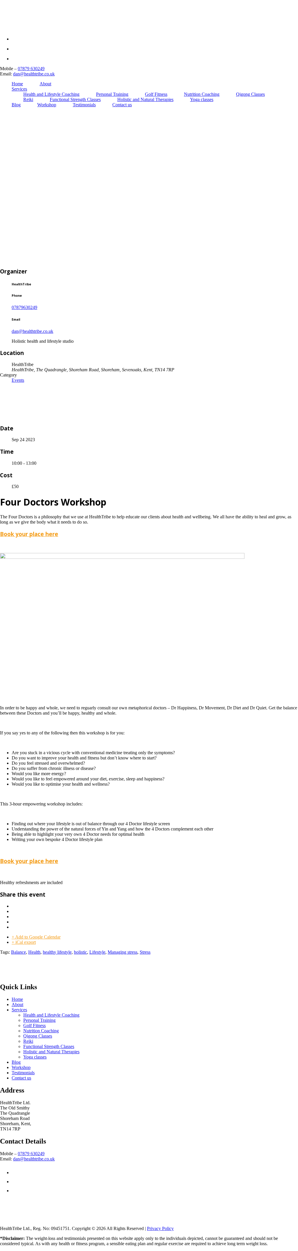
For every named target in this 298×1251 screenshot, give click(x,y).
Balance (18, 952)
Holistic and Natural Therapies (145, 99)
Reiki (28, 99)
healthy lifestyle (57, 952)
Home (17, 83)
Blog (16, 104)
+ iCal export (24, 942)
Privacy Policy (160, 1228)
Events (18, 380)
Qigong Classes (250, 94)
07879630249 (24, 307)
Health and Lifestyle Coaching (51, 94)
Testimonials (84, 104)
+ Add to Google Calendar (36, 936)
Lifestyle (97, 952)
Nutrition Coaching (201, 94)
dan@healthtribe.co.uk (34, 73)
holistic (80, 952)
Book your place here (29, 534)
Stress (145, 952)
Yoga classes (201, 99)
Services (19, 88)
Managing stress (122, 952)
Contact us (122, 104)
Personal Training (112, 94)
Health (34, 952)
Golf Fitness (156, 94)
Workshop (46, 104)
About (45, 83)
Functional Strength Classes (75, 99)
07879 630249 (31, 68)
